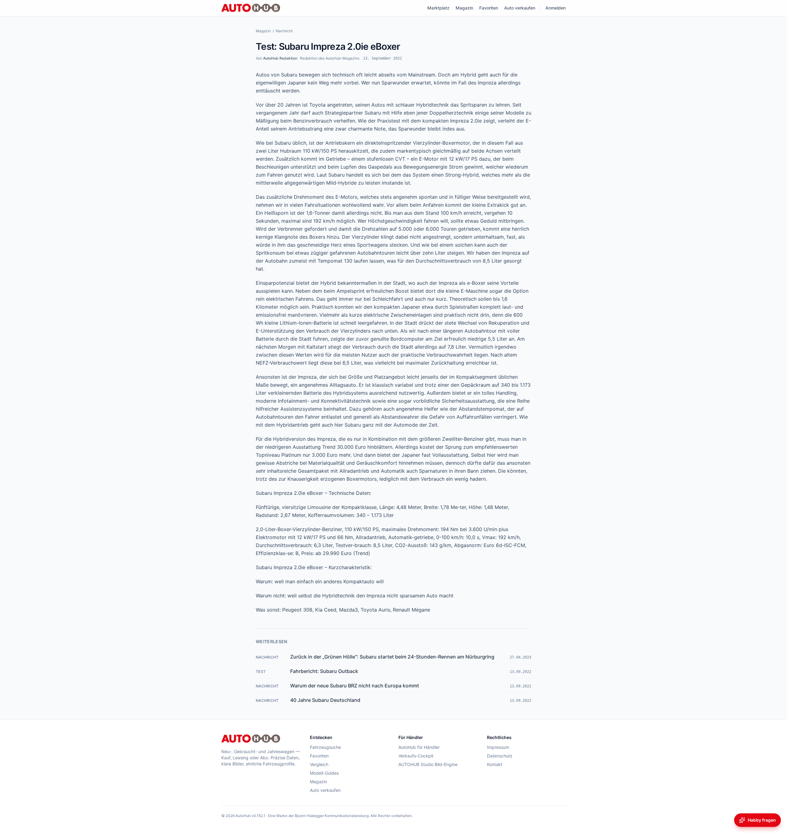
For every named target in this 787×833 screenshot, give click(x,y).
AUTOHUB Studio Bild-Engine (427, 764)
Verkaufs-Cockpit (415, 755)
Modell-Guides (324, 773)
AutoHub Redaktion (280, 58)
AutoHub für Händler (419, 747)
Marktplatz (438, 7)
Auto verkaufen (519, 7)
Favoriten (488, 7)
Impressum (498, 747)
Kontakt (494, 764)
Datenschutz (499, 755)
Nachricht (284, 31)
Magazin (464, 7)
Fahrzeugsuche (325, 747)
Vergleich (319, 764)
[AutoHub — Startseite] (250, 8)
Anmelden (555, 7)
